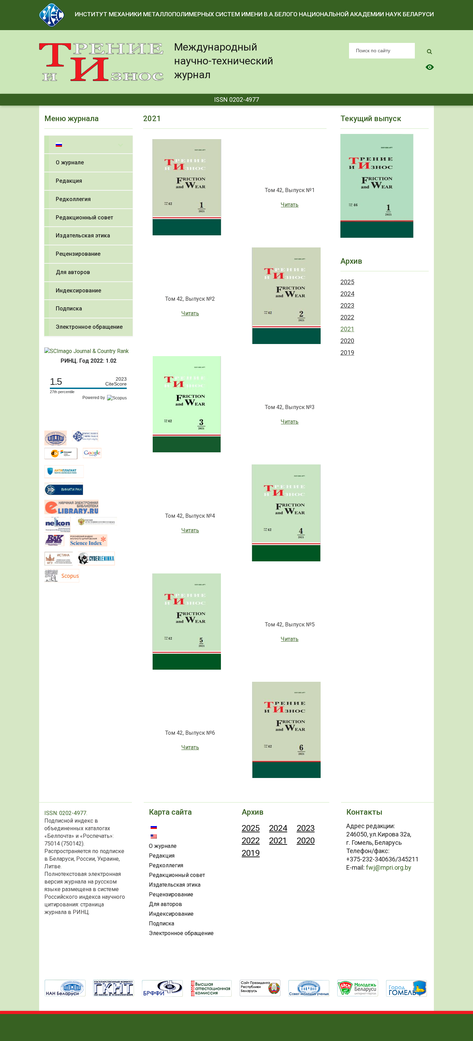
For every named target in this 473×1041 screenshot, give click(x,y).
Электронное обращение (181, 933)
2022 (347, 317)
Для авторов (165, 904)
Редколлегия (166, 865)
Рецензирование (171, 894)
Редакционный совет (177, 875)
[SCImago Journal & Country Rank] (86, 350)
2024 (347, 293)
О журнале (163, 846)
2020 (347, 340)
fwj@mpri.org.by (388, 867)
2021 (347, 329)
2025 (347, 282)
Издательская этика (174, 884)
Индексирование (171, 914)
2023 (347, 305)
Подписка (161, 923)
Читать (289, 204)
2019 (347, 352)
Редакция (162, 855)
